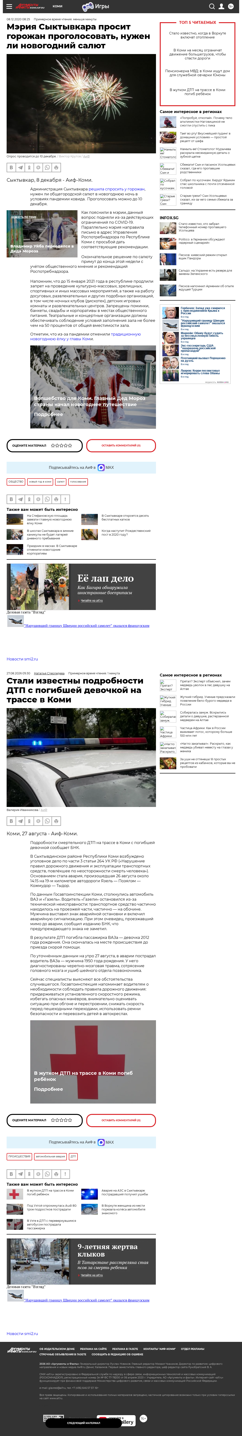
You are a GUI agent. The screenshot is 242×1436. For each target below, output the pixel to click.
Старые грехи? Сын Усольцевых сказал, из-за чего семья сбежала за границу (206, 199)
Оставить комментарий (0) (121, 445)
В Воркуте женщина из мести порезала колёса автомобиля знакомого (123, 1209)
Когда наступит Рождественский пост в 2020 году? (126, 532)
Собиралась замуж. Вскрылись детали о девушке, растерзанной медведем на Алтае (204, 716)
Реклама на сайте (93, 1349)
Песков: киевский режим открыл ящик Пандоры (203, 256)
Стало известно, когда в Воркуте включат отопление (197, 35)
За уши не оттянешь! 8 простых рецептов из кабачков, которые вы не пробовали (207, 762)
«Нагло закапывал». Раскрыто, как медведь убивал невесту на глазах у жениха (206, 747)
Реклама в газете (125, 1349)
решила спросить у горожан (117, 189)
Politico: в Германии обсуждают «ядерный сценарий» (202, 241)
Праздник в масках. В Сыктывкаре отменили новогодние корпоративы (52, 549)
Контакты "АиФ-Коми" (159, 1349)
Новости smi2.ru (22, 659)
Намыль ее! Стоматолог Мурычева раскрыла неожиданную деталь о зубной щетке (205, 152)
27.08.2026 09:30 (18, 673)
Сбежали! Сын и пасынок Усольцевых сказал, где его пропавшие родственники (207, 168)
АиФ (86, 156)
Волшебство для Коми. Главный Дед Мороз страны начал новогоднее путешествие (89, 401)
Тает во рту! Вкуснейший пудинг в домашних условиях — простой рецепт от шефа (205, 137)
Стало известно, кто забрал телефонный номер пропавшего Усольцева (202, 227)
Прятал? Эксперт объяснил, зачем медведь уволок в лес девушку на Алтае (205, 685)
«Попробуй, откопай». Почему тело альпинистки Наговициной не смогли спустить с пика (206, 121)
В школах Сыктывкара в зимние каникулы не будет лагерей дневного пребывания (50, 534)
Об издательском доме (57, 1349)
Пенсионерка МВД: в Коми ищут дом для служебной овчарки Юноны (197, 73)
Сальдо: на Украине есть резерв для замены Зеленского (205, 272)
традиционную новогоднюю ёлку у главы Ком (85, 336)
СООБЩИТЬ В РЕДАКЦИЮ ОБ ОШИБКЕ (117, 1354)
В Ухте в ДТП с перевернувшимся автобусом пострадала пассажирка (51, 1224)
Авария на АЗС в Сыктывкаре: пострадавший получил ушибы (125, 1192)
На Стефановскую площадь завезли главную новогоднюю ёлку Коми (49, 519)
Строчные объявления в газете (62, 1354)
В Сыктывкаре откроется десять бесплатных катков (125, 517)
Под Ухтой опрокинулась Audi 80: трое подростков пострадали (52, 1207)
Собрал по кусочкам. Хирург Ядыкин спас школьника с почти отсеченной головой (207, 183)
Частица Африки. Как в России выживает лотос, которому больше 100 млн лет (206, 731)
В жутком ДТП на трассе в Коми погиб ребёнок (197, 92)
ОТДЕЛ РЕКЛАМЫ (192, 1349)
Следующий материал (83, 1423)
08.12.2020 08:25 (18, 19)
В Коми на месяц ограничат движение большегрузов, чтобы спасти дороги (197, 54)
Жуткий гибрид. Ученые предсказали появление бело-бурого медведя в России (207, 700)
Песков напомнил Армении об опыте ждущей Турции (206, 288)
